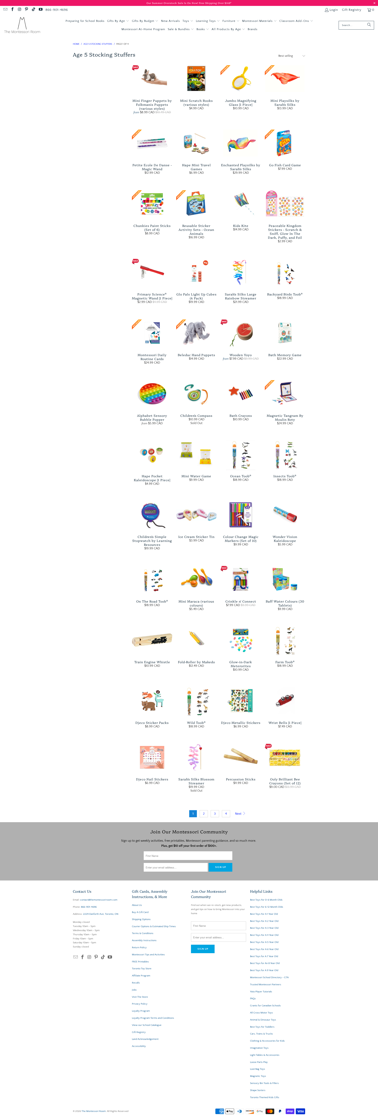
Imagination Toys (259, 1048)
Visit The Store (140, 997)
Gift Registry (351, 10)
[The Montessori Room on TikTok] (33, 10)
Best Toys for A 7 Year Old (264, 956)
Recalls (136, 982)
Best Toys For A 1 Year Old (264, 914)
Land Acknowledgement (145, 1039)
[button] (118, 21)
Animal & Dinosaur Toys (263, 1019)
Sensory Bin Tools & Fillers (264, 1083)
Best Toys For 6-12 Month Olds (266, 906)
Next (238, 813)
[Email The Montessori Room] (5, 10)
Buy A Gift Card (140, 912)
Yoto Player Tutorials (261, 991)
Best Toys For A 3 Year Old (264, 928)
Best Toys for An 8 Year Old (265, 963)
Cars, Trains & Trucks (261, 1033)
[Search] (369, 25)
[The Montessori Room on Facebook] (12, 10)
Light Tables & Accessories (264, 1055)
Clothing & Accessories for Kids (267, 1040)
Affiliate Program (141, 975)
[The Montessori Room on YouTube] (40, 10)
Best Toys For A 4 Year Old (264, 935)
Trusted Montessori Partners (265, 984)
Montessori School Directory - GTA (269, 977)
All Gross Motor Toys (261, 1012)
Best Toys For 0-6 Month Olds (266, 899)
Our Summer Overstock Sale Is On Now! (172, 3)
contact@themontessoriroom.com (98, 899)
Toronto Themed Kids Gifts (264, 1097)
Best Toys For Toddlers (262, 1026)
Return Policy (139, 947)
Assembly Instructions (144, 940)
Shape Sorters (257, 1090)
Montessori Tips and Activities (148, 954)
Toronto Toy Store (141, 968)
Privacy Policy (139, 1003)
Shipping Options (141, 919)
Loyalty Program (141, 1010)
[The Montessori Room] (22, 25)
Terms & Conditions (142, 933)
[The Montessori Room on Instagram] (19, 10)
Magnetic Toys (258, 1076)
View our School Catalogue (146, 1025)
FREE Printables (140, 961)
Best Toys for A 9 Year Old (264, 970)
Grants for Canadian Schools (265, 1005)
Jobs (134, 989)
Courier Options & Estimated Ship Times (154, 926)
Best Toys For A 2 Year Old (264, 921)
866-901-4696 (56, 10)
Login (334, 10)
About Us (137, 905)
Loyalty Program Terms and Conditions (153, 1018)
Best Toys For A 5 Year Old (264, 942)
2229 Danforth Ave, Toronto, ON (100, 914)
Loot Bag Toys (257, 1069)
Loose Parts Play (259, 1062)
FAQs (253, 998)
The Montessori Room (94, 1111)
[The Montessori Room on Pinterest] (26, 10)
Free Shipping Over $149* (215, 3)
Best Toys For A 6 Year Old (264, 949)
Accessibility (139, 1046)
